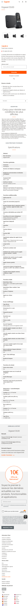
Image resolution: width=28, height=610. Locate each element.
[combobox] (14, 100)
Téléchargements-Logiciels (7, 566)
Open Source (4, 570)
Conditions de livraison (6, 542)
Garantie (3, 548)
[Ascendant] (26, 604)
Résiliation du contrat (6, 576)
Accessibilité (4, 554)
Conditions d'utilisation (6, 539)
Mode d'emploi (5, 564)
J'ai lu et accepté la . (14, 506)
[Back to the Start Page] (7, 2)
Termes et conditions (6, 537)
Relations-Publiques (6, 581)
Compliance (4, 553)
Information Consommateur (7, 544)
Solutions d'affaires (6, 583)
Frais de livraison (5, 546)
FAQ (2, 563)
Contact (3, 573)
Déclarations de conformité (7, 549)
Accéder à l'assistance (6, 455)
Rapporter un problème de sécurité (9, 551)
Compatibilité (4, 568)
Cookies (3, 575)
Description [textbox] (5, 100)
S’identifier (14, 72)
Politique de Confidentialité (7, 541)
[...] (26, 2)
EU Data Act (4, 556)
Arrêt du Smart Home (6, 571)
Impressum (4, 558)
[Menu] (2, 1)
